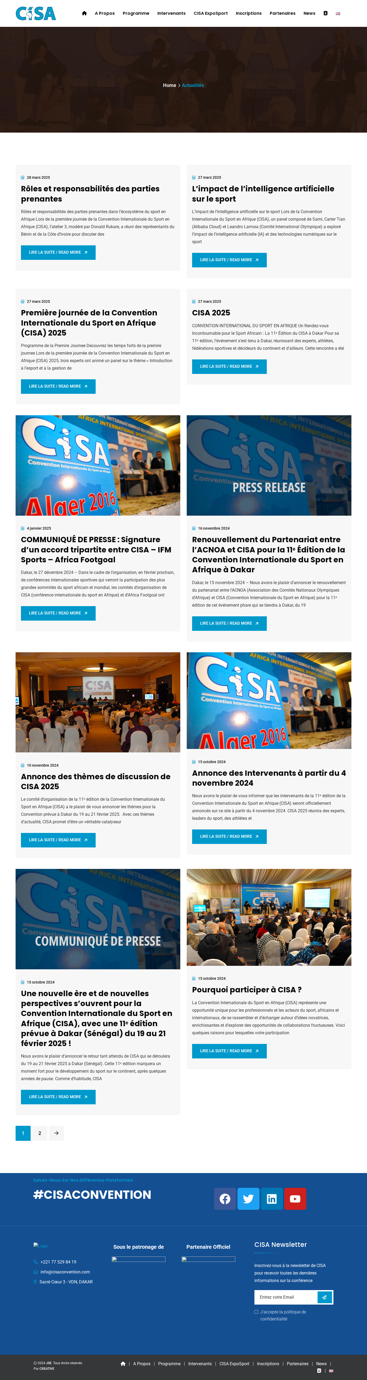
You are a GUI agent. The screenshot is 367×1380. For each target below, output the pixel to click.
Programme (136, 13)
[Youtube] (295, 1199)
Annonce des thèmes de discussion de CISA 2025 (96, 781)
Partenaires (283, 13)
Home (169, 85)
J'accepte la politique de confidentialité (283, 1315)
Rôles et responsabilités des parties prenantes (90, 194)
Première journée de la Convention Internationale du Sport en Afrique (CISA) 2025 (89, 323)
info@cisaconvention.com (65, 1272)
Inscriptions (249, 13)
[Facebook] (225, 1199)
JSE (49, 1363)
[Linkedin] (272, 1199)
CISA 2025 (211, 313)
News (309, 13)
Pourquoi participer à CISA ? (247, 990)
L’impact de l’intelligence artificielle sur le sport (263, 194)
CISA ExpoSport (211, 13)
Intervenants (171, 13)
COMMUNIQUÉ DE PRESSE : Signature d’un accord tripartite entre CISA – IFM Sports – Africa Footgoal (96, 549)
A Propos (105, 13)
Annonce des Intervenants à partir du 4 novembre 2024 (269, 778)
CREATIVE (46, 1369)
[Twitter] (249, 1199)
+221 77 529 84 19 (58, 1262)
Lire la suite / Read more (55, 252)
